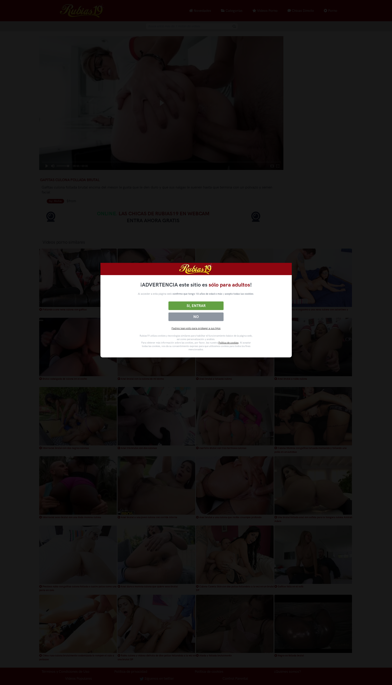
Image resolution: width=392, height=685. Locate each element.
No (196, 317)
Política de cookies (228, 342)
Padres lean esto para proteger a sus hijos (196, 328)
